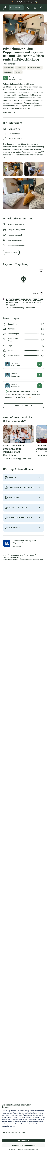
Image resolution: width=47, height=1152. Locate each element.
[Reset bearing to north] (41, 278)
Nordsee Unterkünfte (11, 558)
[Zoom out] (41, 275)
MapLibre (36, 293)
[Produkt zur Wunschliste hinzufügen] (40, 17)
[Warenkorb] (35, 8)
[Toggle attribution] (41, 293)
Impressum (17, 546)
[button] (23, 28)
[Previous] (4, 28)
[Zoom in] (41, 271)
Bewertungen (29, 2)
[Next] (43, 28)
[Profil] (41, 8)
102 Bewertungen (15, 79)
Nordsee (30, 555)
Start (5, 555)
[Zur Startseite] (5, 8)
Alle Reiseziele (17, 555)
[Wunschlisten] (29, 8)
